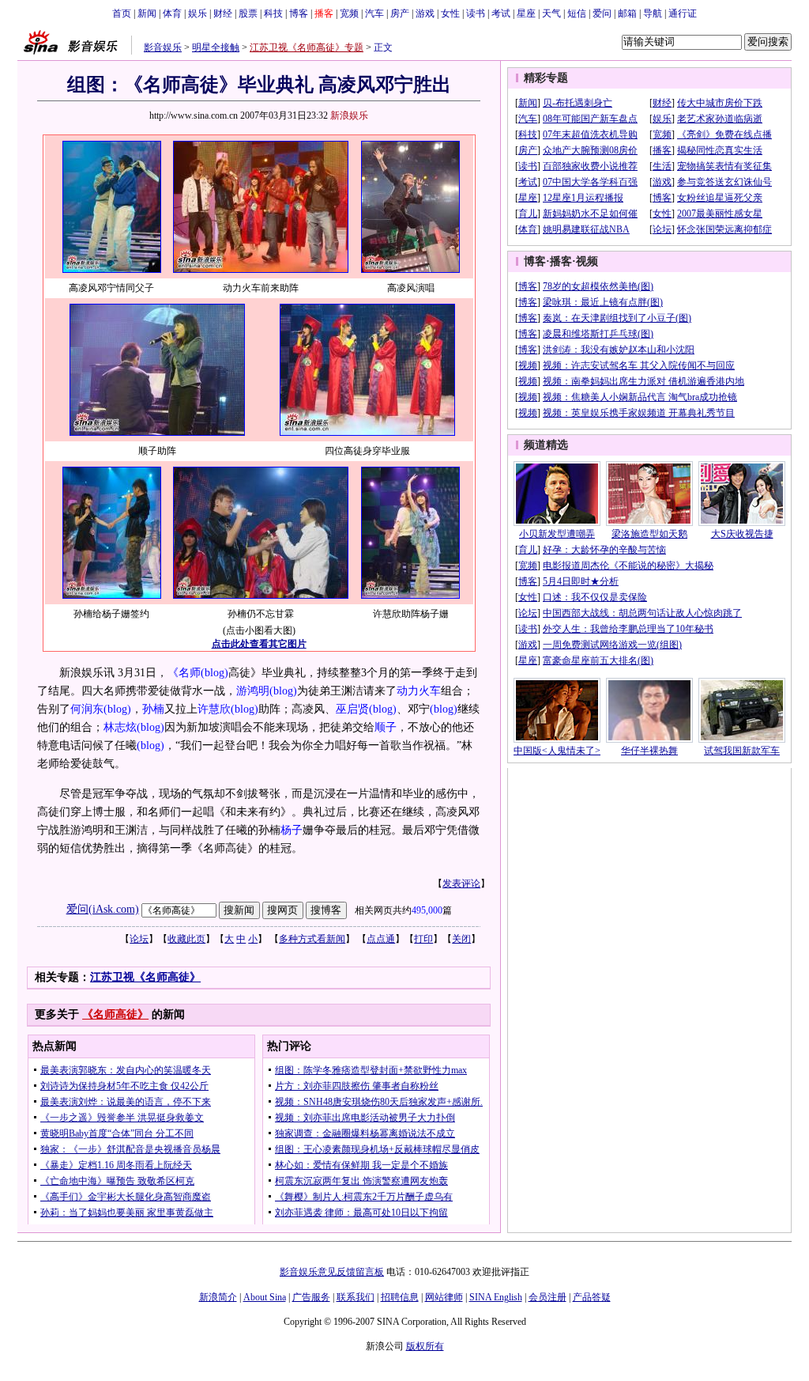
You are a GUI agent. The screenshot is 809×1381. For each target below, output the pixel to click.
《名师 (184, 673)
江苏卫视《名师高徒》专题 (306, 47)
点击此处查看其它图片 (259, 643)
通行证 (682, 13)
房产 (399, 13)
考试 (500, 13)
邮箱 (627, 13)
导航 (652, 13)
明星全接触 (215, 47)
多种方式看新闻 (312, 938)
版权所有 (425, 1346)
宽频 (349, 13)
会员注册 (547, 1297)
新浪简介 (218, 1297)
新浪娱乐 (349, 115)
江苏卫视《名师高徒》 (145, 977)
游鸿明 (252, 691)
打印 (423, 938)
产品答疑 (592, 1297)
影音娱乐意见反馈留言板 (332, 1271)
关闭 (461, 938)
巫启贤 (352, 709)
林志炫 (120, 727)
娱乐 (197, 13)
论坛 (139, 938)
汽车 (374, 13)
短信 (576, 13)
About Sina (264, 1297)
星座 (526, 13)
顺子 (385, 727)
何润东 (86, 709)
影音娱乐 (163, 47)
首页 (121, 13)
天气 (551, 13)
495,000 (427, 910)
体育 (172, 13)
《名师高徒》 (115, 1014)
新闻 (146, 13)
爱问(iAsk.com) (102, 909)
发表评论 (461, 883)
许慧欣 (214, 709)
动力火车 (419, 691)
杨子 (291, 830)
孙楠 (153, 709)
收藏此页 (186, 938)
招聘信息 (400, 1297)
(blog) (214, 673)
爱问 (602, 13)
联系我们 (355, 1297)
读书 (475, 13)
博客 (298, 13)
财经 (222, 13)
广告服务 (311, 1297)
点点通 (381, 938)
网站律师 (444, 1297)
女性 (450, 13)
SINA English (495, 1297)
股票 (248, 13)
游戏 (425, 13)
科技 (273, 13)
